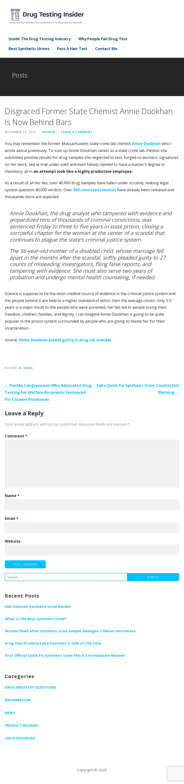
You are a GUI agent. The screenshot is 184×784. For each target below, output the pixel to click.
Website (13, 541)
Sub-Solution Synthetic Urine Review (38, 606)
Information (18, 699)
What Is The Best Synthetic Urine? (36, 618)
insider (48, 132)
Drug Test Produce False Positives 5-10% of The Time (53, 643)
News (28, 368)
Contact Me (106, 48)
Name (12, 495)
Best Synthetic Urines (29, 48)
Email (11, 518)
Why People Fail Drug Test (102, 38)
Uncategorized (20, 738)
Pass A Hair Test (72, 48)
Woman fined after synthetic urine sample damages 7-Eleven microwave (70, 630)
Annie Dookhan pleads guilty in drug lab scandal (65, 340)
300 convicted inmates (94, 189)
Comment (16, 436)
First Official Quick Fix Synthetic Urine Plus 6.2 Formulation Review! (65, 655)
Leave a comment (76, 132)
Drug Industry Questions (30, 687)
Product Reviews (21, 725)
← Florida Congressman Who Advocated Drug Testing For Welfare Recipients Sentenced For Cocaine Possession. (48, 392)
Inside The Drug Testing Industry (40, 38)
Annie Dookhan (146, 143)
